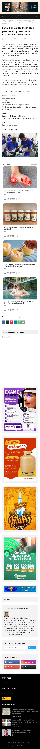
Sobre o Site (21, 742)
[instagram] (28, 662)
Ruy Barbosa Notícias (25, 746)
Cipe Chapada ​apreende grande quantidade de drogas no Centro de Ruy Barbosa (25, 711)
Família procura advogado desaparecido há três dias (21, 731)
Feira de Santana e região (19, 20)
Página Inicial (12, 742)
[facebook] (12, 662)
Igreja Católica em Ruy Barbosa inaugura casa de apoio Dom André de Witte (24, 722)
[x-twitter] (28, 667)
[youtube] (12, 667)
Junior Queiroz (8, 39)
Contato (30, 742)
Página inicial (6, 20)
